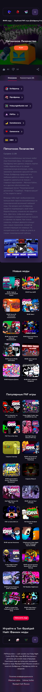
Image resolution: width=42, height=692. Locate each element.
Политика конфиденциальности (21, 676)
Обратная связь (14, 680)
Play (21, 48)
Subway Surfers (28, 680)
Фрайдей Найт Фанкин (21, 684)
